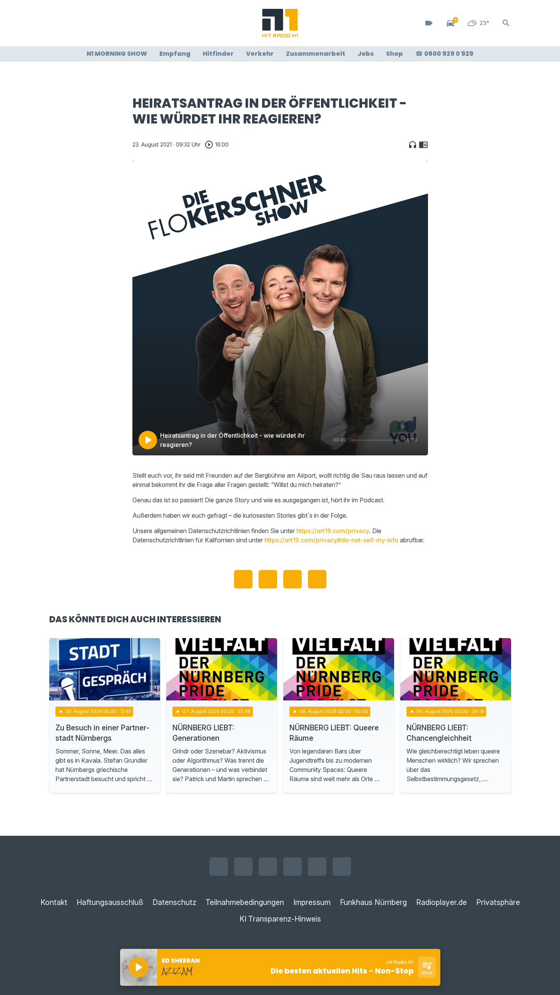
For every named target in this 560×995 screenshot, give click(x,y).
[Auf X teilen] (268, 579)
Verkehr (260, 53)
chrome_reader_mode (423, 144)
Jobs (366, 53)
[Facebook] (57, 23)
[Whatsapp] (103, 23)
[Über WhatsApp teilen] (292, 579)
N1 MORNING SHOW (117, 53)
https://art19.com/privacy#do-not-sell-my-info (331, 540)
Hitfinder (218, 53)
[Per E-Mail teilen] (317, 579)
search (506, 23)
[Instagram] (72, 23)
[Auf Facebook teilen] (243, 579)
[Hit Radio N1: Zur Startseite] (280, 23)
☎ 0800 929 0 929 (444, 53)
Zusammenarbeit (315, 53)
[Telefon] (134, 23)
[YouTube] (87, 23)
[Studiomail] (118, 23)
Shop (394, 53)
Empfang (175, 53)
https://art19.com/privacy (332, 531)
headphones (412, 144)
